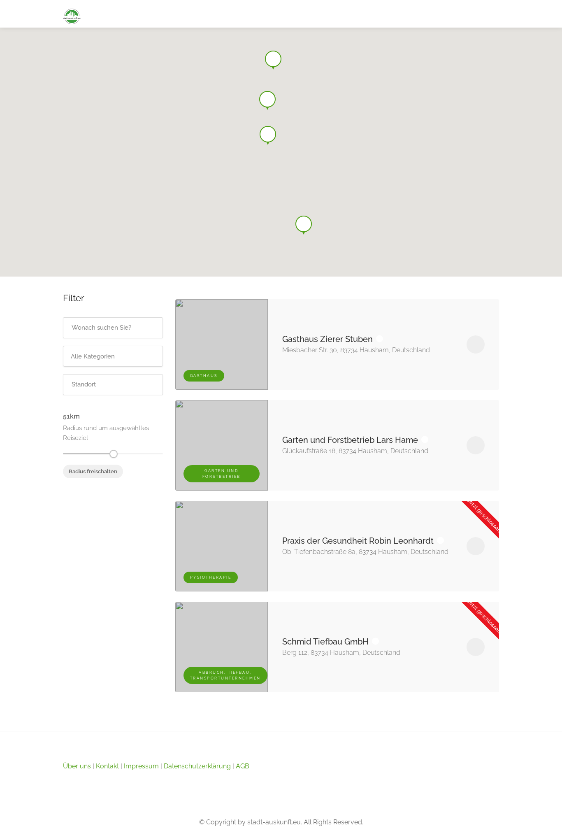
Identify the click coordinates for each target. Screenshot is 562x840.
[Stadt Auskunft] (72, 16)
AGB (242, 766)
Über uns (77, 766)
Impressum (141, 766)
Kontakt (107, 766)
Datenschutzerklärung (197, 766)
